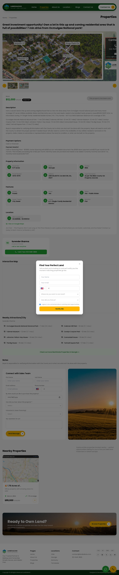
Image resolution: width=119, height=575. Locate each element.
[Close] (79, 264)
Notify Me (60, 309)
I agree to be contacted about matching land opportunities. (60, 304)
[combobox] (41, 294)
